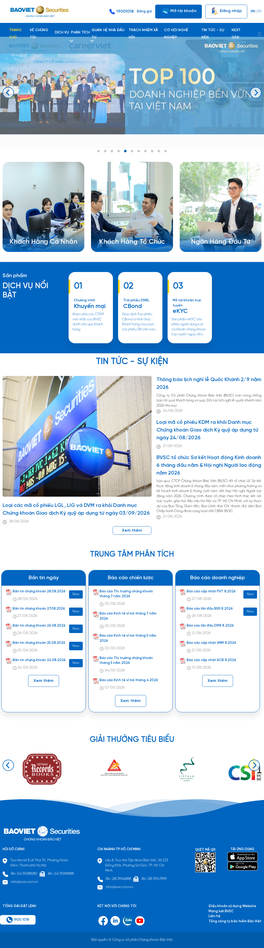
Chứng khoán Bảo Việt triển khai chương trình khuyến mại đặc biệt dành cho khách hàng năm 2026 (90, 343)
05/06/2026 (115, 648)
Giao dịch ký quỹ (29, 237)
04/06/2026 (115, 670)
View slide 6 (132, 151)
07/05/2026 (115, 688)
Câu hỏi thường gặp (213, 232)
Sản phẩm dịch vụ (211, 222)
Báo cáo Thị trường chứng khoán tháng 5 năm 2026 (126, 660)
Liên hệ (203, 237)
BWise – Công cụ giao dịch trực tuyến (45, 222)
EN (259, 11)
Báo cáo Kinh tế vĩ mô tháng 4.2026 (129, 680)
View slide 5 (125, 151)
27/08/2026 (27, 616)
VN (253, 11)
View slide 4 (118, 151)
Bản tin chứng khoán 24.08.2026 (39, 660)
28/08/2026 (19, 521)
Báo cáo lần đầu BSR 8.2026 (210, 608)
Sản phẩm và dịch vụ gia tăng (128, 227)
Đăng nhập (230, 10)
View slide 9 (152, 151)
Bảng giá (144, 11)
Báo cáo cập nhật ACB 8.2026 (211, 660)
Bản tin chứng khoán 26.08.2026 (39, 625)
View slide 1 (98, 151)
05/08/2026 (115, 604)
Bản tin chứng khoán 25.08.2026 (39, 643)
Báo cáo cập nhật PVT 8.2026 (211, 591)
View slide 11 (165, 151)
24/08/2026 (173, 411)
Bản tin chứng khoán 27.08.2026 (39, 608)
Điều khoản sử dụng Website (232, 906)
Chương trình (84, 300)
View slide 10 (159, 151)
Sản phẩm (15, 275)
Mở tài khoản (182, 10)
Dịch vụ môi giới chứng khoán (38, 227)
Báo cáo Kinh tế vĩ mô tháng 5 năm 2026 (128, 638)
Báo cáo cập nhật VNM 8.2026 (211, 643)
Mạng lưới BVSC (221, 911)
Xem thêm (140, 343)
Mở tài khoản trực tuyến (187, 303)
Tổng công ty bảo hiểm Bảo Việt (235, 921)
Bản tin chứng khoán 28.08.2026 (39, 591)
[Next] (255, 92)
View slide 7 (138, 151)
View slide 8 (145, 151)
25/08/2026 (27, 650)
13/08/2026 (201, 668)
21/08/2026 (172, 446)
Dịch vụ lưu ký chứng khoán (36, 232)
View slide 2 (105, 151)
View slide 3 (112, 151)
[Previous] (8, 92)
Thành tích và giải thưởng (217, 227)
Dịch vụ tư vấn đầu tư (122, 232)
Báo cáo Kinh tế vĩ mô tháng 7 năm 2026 (128, 616)
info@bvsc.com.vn (24, 882)
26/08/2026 (27, 633)
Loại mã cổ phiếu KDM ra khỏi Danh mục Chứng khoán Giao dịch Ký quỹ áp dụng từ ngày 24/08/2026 (207, 430)
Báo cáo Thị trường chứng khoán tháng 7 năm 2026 (126, 594)
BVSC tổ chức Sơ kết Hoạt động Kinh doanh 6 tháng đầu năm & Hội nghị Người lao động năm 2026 (208, 465)
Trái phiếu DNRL (136, 300)
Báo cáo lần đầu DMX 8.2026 (210, 625)
